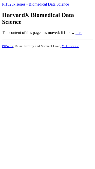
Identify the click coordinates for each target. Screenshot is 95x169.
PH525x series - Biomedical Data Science (35, 4)
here (78, 32)
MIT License (70, 46)
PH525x (7, 46)
